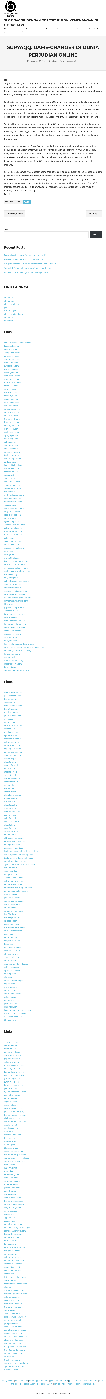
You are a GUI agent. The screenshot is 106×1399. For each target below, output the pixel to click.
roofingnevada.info (12, 631)
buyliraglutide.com (12, 749)
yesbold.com (9, 722)
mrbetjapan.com (11, 1211)
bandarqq (33, 1380)
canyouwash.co (11, 702)
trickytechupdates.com (14, 1350)
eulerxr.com (9, 538)
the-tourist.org (10, 1138)
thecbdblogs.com (12, 1360)
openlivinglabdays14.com (15, 861)
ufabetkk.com (10, 1194)
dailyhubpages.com (12, 584)
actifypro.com (10, 442)
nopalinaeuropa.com (13, 1017)
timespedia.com (11, 1184)
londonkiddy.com (12, 654)
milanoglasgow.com (13, 1297)
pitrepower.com (11, 1323)
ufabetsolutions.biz (12, 795)
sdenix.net (8, 1131)
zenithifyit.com (10, 396)
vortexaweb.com (11, 405)
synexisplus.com (11, 366)
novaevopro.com (11, 415)
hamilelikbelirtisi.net (13, 465)
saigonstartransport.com (15, 1247)
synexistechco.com (12, 382)
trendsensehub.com (13, 531)
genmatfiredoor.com (13, 558)
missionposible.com (13, 1333)
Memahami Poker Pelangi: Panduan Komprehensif (26, 272)
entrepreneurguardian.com (16, 601)
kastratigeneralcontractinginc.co (18, 854)
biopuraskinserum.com (14, 1260)
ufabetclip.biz (10, 762)
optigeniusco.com (12, 409)
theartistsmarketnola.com (15, 1284)
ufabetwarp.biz (10, 758)
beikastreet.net (10, 1045)
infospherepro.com (12, 498)
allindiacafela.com (12, 1313)
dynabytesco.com (12, 482)
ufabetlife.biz (10, 792)
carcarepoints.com (12, 924)
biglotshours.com (12, 745)
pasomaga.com (11, 1007)
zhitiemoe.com (10, 987)
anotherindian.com (12, 993)
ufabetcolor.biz (10, 785)
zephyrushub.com (12, 353)
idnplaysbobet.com (12, 588)
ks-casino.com (10, 921)
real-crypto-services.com (15, 901)
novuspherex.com (12, 412)
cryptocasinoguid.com (14, 848)
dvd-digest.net (10, 1280)
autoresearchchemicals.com (16, 1363)
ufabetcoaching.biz (12, 657)
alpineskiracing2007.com (15, 1317)
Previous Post (15, 214)
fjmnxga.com (10, 1244)
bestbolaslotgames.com (14, 594)
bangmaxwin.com (12, 1250)
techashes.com (10, 699)
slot (74, 61)
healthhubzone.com (13, 725)
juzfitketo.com (10, 1003)
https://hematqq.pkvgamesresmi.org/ (78, 1384)
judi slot (10, 1380)
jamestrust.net (10, 1168)
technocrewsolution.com (15, 1115)
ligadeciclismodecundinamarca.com (20, 644)
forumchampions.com (14, 1065)
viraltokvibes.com (12, 1118)
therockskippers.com (13, 1307)
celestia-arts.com (11, 1062)
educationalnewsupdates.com (17, 343)
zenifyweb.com (11, 551)
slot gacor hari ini (28, 1384)
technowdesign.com (13, 884)
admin (54, 61)
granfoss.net (9, 1310)
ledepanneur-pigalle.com (15, 1277)
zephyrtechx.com (11, 432)
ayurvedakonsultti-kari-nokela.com (19, 864)
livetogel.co (9, 554)
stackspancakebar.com (14, 1290)
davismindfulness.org (13, 660)
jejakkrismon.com (12, 1188)
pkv (5, 307)
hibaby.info (9, 604)
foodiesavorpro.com (13, 501)
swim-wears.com (11, 1082)
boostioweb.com (11, 349)
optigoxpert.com (11, 435)
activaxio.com (10, 478)
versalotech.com (11, 468)
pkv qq (57, 1384)
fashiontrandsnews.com (14, 841)
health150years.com (13, 1108)
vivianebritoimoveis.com (15, 1121)
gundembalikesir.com (13, 715)
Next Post (93, 214)
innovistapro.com (12, 452)
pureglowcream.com (13, 1224)
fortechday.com (11, 667)
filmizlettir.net (10, 1049)
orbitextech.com (11, 544)
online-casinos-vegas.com (15, 1337)
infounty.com (10, 907)
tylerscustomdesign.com (15, 1092)
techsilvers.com (11, 937)
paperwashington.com (14, 607)
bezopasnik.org (11, 1241)
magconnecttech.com (14, 548)
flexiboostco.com (11, 346)
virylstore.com (10, 1101)
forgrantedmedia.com (13, 1085)
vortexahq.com (10, 392)
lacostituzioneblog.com (14, 980)
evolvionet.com (11, 362)
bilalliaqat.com (10, 617)
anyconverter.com (12, 1181)
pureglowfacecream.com (15, 1204)
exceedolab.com (11, 475)
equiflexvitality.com (13, 574)
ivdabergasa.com (11, 894)
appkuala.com (10, 1217)
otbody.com (9, 1164)
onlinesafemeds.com (13, 752)
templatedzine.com (12, 947)
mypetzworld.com (12, 904)
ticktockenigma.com (13, 535)
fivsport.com (9, 944)
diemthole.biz (10, 1191)
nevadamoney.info (12, 1270)
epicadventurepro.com (14, 508)
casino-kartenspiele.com (15, 1154)
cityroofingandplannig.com (16, 891)
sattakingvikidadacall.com (15, 591)
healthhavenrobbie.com (14, 564)
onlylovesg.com (11, 578)
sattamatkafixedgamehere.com (18, 597)
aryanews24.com (11, 871)
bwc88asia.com (11, 914)
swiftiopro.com (11, 462)
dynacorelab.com (11, 379)
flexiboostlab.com (12, 455)
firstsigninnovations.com (15, 1075)
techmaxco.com (11, 472)
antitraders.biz (10, 868)
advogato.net (10, 1141)
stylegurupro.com (12, 485)
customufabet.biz (12, 811)
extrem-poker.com (12, 917)
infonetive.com (10, 1254)
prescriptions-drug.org (14, 1111)
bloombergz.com (11, 1148)
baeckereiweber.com (13, 692)
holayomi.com (10, 641)
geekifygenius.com (12, 541)
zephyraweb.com (11, 402)
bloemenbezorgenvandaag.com (18, 1227)
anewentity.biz (10, 1214)
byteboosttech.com (13, 735)
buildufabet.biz (10, 835)
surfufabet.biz (10, 802)
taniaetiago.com (11, 1000)
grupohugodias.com (13, 931)
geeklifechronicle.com (14, 495)
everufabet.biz (10, 828)
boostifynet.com (11, 425)
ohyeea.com (9, 984)
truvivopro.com (11, 386)
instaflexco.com (11, 448)
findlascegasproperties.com (16, 561)
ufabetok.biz (9, 825)
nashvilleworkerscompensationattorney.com (24, 647)
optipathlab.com (11, 356)
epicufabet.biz (10, 818)
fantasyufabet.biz (12, 768)
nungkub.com (10, 990)
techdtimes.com (11, 709)
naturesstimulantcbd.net (15, 1013)
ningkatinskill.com (12, 940)
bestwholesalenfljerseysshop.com (19, 858)
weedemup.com (11, 611)
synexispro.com (11, 637)
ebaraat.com (9, 729)
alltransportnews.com (14, 838)
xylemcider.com (11, 997)
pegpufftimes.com (12, 1059)
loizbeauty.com (11, 1178)
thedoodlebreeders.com (14, 927)
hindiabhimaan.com (13, 1353)
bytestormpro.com (12, 521)
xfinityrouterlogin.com (14, 1340)
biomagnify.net (11, 1020)
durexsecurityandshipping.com (18, 888)
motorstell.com (11, 1105)
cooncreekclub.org (12, 1055)
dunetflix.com (10, 960)
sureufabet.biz (10, 808)
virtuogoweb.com (12, 742)
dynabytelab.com (12, 359)
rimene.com (9, 1274)
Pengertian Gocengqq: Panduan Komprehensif (24, 255)
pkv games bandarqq (13, 314)
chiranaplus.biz (10, 1287)
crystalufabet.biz (11, 821)
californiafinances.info (14, 1264)
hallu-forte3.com (11, 1300)
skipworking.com (11, 1174)
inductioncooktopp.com (15, 624)
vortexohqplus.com (12, 458)
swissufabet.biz (11, 775)
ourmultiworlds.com (13, 1052)
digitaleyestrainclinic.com (15, 1330)
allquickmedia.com (12, 1198)
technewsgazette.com (14, 1201)
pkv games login (11, 304)
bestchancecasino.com (14, 614)
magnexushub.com (12, 739)
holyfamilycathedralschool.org (17, 650)
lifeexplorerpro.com (12, 515)
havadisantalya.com (13, 705)
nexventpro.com (11, 429)
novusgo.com (10, 518)
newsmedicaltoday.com (14, 627)
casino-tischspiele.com (14, 1161)
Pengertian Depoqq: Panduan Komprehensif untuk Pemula (30, 264)
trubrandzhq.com (11, 422)
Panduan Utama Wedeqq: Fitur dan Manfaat (23, 259)
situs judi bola (21, 1380)
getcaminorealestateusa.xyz (16, 670)
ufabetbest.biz (10, 805)
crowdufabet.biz (11, 831)
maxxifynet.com (11, 372)
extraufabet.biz (10, 788)
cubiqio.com (9, 492)
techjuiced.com (11, 732)
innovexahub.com (12, 376)
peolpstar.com (10, 1088)
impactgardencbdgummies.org (17, 1010)
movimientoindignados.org (16, 964)
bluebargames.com (12, 1068)
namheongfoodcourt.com (15, 1294)
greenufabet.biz (11, 782)
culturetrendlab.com (13, 528)
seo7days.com (10, 1221)
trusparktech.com (12, 419)
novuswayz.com (11, 439)
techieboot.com (11, 712)
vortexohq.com (11, 505)
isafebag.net (9, 1145)
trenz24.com (9, 1171)
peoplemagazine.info (13, 696)
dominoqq (8, 297)
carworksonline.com (13, 1095)
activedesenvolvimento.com (16, 581)
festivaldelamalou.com (14, 1072)
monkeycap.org (11, 1128)
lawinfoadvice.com (12, 950)
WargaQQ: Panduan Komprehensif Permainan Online (27, 268)
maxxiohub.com (11, 399)
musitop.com (10, 974)
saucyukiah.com (11, 1042)
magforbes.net (10, 1125)
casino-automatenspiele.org (16, 1158)
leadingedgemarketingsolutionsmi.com (21, 851)
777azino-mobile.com (13, 878)
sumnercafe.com (11, 957)
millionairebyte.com (13, 664)
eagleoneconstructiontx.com (17, 571)
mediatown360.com (13, 1327)
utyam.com (9, 977)
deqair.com (9, 934)
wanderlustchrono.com (14, 525)
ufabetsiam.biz (10, 772)
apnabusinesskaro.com (14, 1366)
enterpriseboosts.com (13, 1151)
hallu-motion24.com (13, 1303)
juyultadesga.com (12, 898)
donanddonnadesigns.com (16, 568)
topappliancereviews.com (15, 1346)
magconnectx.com (12, 634)
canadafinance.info (12, 1267)
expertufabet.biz (11, 765)
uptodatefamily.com (13, 970)
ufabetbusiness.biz (12, 778)
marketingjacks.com (13, 1343)
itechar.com (9, 719)
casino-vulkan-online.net (15, 1320)
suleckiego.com (11, 1370)
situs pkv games (11, 311)
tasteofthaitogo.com (13, 1234)
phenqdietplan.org (12, 954)
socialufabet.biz (11, 798)
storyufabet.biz (10, 815)
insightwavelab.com (13, 511)
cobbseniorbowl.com (13, 881)
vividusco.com (10, 389)
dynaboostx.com (11, 445)
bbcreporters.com (12, 844)
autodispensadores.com (14, 621)
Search (7, 229)
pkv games (67, 61)
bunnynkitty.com (11, 1237)
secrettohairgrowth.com (15, 1231)
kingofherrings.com (12, 1207)
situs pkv (78, 1380)
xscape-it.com (10, 874)
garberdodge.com (12, 1078)
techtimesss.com (11, 1098)
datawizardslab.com (13, 488)
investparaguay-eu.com (14, 911)
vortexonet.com (11, 369)
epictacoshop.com (12, 1257)
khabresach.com (11, 1356)
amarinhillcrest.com (13, 1135)
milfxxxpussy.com (12, 967)
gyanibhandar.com (12, 755)
